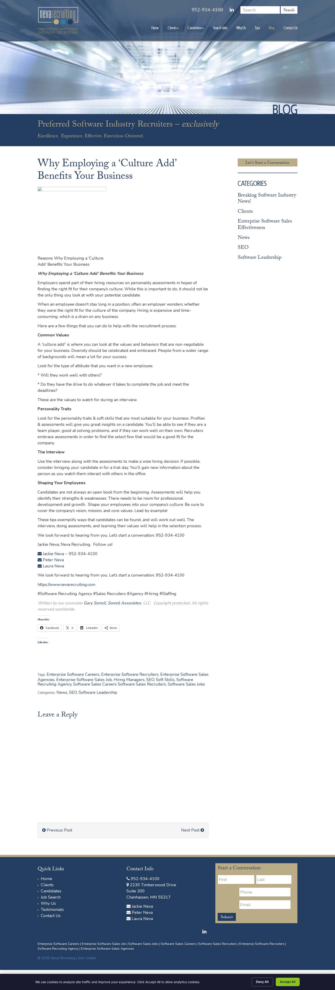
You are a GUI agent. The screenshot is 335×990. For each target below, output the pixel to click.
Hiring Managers (129, 679)
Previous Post (59, 830)
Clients (172, 27)
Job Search (51, 897)
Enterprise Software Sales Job (84, 679)
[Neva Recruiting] (58, 20)
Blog (271, 27)
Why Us (241, 27)
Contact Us (290, 27)
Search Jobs (220, 27)
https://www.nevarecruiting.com (66, 584)
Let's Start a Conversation (267, 163)
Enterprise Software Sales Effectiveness (265, 225)
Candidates (195, 27)
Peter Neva (53, 560)
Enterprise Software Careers (73, 674)
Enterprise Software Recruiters (129, 674)
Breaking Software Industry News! (267, 199)
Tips (257, 27)
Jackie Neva (53, 553)
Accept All (288, 982)
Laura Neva (53, 566)
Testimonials (52, 909)
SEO (150, 679)
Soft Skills (165, 679)
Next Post (191, 830)
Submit (227, 917)
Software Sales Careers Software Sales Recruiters (119, 684)
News (62, 692)
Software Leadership (98, 692)
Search (289, 10)
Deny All (262, 982)
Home (155, 27)
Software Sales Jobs (186, 684)
